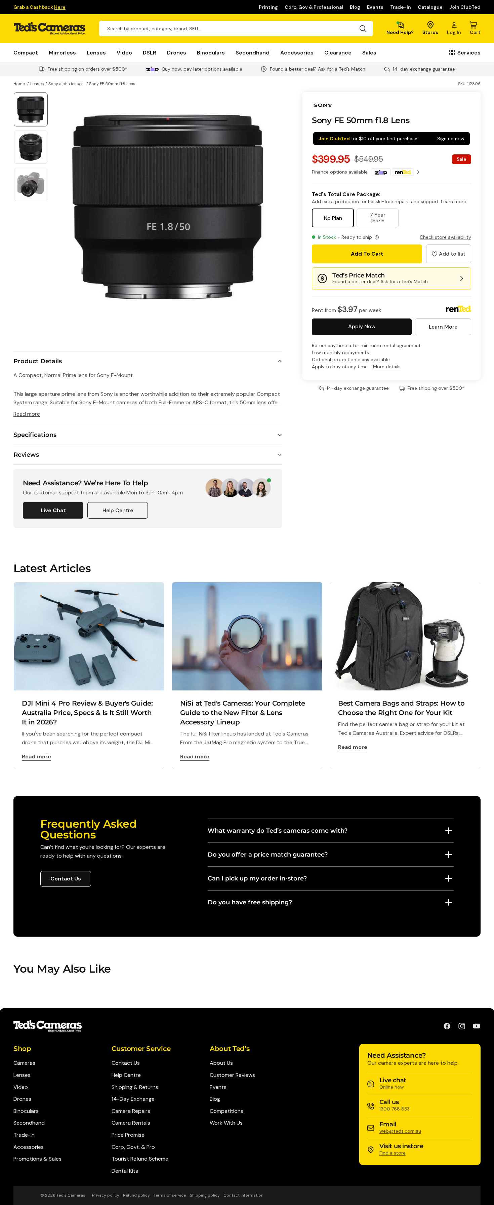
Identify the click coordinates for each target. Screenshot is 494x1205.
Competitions (226, 1111)
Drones (176, 52)
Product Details (37, 361)
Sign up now (450, 139)
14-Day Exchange (133, 1098)
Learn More (443, 326)
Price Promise (128, 1134)
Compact (25, 52)
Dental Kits (125, 1170)
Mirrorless (62, 52)
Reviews (26, 454)
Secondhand (253, 52)
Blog (355, 7)
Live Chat (53, 510)
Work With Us (226, 1122)
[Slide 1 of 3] (30, 109)
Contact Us (65, 878)
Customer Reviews (232, 1075)
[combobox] (236, 28)
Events (375, 7)
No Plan (333, 218)
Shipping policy (205, 1195)
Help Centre (117, 510)
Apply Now (361, 326)
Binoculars (211, 52)
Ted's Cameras (70, 1195)
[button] (448, 253)
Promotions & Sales (37, 1158)
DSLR (149, 52)
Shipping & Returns (135, 1087)
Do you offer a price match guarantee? (268, 854)
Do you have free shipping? (250, 902)
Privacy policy (105, 1195)
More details (387, 367)
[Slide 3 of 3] (30, 184)
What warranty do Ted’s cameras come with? (277, 830)
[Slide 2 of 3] (30, 147)
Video (124, 52)
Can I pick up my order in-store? (257, 878)
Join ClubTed (465, 7)
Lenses (96, 52)
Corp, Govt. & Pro (133, 1147)
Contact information (243, 1195)
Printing (268, 7)
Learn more (453, 201)
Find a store (392, 1153)
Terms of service (170, 1195)
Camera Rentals (131, 1122)
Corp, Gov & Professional (314, 7)
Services (469, 52)
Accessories (297, 52)
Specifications (34, 435)
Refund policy (136, 1195)
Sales (369, 52)
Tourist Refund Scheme (140, 1158)
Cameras (24, 1062)
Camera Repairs (131, 1111)
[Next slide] (274, 206)
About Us (221, 1062)
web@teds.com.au (400, 1131)
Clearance (338, 52)
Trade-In (400, 7)
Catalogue (430, 7)
